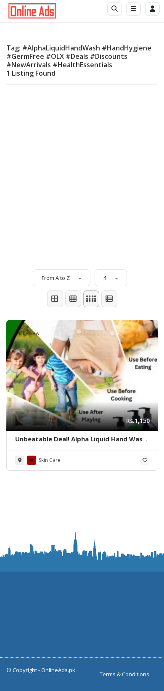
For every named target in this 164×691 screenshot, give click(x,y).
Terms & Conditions (124, 674)
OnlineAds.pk (58, 670)
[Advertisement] (82, 173)
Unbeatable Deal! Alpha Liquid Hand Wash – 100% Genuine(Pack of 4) (80, 443)
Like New (29, 333)
